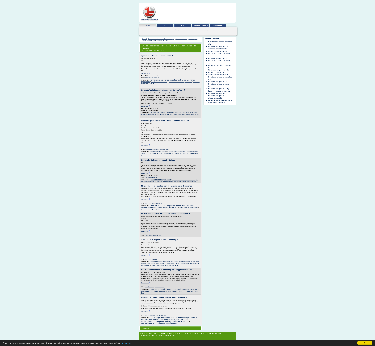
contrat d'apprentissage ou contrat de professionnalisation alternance (166, 320)
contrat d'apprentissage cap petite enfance (162, 263)
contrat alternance (200, 25)
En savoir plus (126, 343)
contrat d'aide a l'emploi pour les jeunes (165, 206)
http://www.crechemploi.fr (153, 259)
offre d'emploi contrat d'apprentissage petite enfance (164, 261)
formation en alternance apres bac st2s (177, 151)
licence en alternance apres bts (219, 91)
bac (165, 25)
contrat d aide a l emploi (150, 209)
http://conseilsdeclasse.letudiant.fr (155, 315)
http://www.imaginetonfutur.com (154, 287)
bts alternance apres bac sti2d (218, 70)
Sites (161, 30)
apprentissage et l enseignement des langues (159, 323)
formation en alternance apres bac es (180, 82)
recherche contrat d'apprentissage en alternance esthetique (220, 102)
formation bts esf (155, 289)
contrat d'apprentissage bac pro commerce (164, 265)
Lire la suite (145, 73)
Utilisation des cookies (191, 333)
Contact (212, 30)
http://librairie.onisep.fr (152, 77)
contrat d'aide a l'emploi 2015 (168, 207)
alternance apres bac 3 (174, 114)
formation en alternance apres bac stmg (220, 78)
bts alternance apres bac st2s (158, 151)
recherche (217, 25)
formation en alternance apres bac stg (220, 62)
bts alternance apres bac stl (217, 58)
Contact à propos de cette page (210, 333)
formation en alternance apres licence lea (166, 80)
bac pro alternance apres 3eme (182, 112)
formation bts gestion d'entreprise (154, 291)
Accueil (144, 30)
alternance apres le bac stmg (218, 74)
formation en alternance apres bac (218, 85)
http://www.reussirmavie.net (153, 203)
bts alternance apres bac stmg (218, 89)
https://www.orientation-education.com (157, 149)
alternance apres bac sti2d (217, 49)
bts (182, 25)
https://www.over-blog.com (153, 235)
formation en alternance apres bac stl (220, 55)
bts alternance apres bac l (161, 180)
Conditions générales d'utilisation (170, 333)
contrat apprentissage (147, 26)
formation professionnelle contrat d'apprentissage (169, 317)
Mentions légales (152, 333)
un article (193, 30)
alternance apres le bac (216, 72)
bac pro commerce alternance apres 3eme (162, 112)
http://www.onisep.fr (151, 177)
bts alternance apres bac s (159, 82)
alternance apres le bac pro (190, 114)
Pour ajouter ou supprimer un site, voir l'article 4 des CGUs (160, 335)
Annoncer (203, 30)
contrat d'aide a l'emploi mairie (188, 207)
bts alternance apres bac (216, 96)
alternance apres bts (215, 98)
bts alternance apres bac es (217, 81)
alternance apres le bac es (217, 51)
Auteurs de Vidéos (171, 30)
